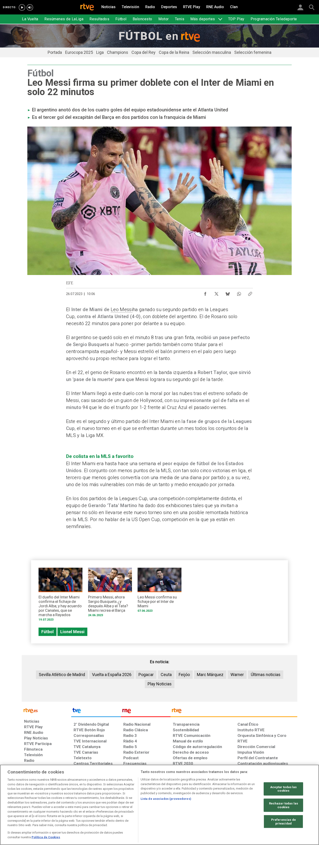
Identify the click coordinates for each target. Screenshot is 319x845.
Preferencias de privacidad (283, 821)
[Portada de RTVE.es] (87, 7)
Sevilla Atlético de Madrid (62, 674)
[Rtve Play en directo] (22, 7)
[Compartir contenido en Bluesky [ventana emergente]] (227, 292)
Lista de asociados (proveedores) (166, 798)
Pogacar (146, 674)
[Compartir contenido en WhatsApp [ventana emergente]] (239, 292)
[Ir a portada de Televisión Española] (96, 711)
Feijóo (184, 674)
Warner (237, 674)
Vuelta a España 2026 (111, 674)
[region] (159, 805)
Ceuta (166, 674)
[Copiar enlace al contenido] (250, 292)
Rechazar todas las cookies (283, 805)
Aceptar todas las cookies (283, 788)
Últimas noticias (265, 674)
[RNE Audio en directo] (30, 7)
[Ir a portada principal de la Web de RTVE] (46, 710)
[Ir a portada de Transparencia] (233, 711)
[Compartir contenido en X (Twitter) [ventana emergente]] (216, 292)
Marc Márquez (210, 674)
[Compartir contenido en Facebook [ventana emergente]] (205, 292)
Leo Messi (122, 309)
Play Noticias (160, 683)
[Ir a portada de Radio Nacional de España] (145, 711)
